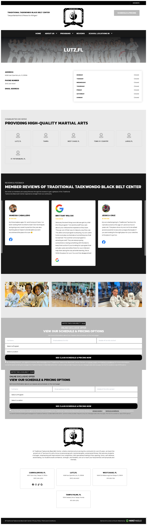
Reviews (80, 33)
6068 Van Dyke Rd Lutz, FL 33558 (16, 75)
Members (136, 3)
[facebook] (33, 484)
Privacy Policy (36, 521)
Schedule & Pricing (127, 13)
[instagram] (36, 484)
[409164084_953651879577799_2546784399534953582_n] (120, 294)
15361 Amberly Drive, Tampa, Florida (73, 497)
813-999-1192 (111, 478)
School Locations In (99, 33)
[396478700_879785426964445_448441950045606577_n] (27, 294)
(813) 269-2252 (38, 478)
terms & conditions (107, 362)
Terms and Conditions (49, 521)
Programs (65, 33)
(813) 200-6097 (10, 84)
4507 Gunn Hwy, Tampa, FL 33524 (37, 475)
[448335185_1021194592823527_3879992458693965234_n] (73, 294)
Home (38, 33)
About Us (49, 33)
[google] (41, 484)
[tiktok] (39, 484)
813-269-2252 (74, 500)
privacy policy (93, 362)
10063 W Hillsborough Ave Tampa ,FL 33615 (110, 475)
